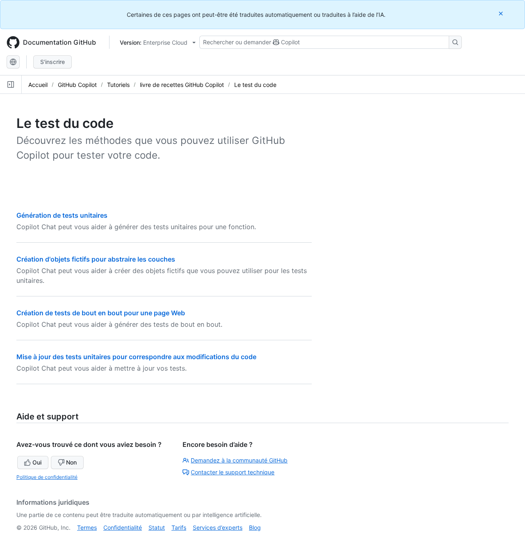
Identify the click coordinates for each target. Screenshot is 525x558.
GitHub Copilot (77, 84)
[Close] (501, 13)
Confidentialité (122, 527)
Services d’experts (217, 527)
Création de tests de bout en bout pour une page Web (100, 313)
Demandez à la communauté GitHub (239, 460)
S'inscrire (52, 61)
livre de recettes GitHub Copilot (182, 84)
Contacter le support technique (232, 472)
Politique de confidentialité (47, 477)
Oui (36, 462)
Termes (87, 527)
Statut (156, 527)
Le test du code (255, 84)
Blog (255, 527)
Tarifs (178, 527)
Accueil (38, 84)
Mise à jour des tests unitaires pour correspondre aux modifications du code (136, 357)
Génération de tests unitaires (61, 215)
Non (71, 462)
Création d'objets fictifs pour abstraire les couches (95, 259)
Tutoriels (118, 84)
